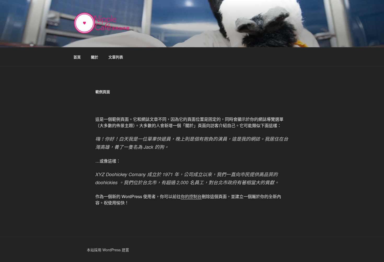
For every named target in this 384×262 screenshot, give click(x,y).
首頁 (77, 56)
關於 (94, 56)
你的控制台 (191, 196)
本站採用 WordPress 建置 (108, 249)
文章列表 (115, 56)
